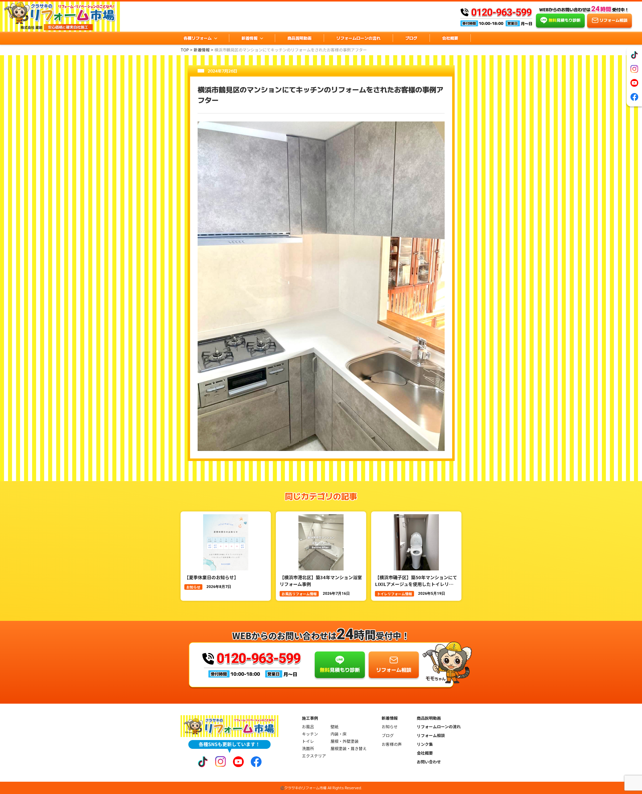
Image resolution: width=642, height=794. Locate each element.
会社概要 (450, 38)
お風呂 (308, 727)
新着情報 (202, 50)
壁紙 (335, 727)
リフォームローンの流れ (358, 38)
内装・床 (339, 734)
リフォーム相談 (431, 735)
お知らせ (390, 727)
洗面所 (308, 748)
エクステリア (314, 756)
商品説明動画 (299, 38)
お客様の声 (392, 744)
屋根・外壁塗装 (345, 741)
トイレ (308, 741)
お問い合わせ (429, 762)
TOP (185, 50)
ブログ (411, 38)
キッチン (310, 734)
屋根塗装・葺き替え (349, 748)
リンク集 (425, 744)
